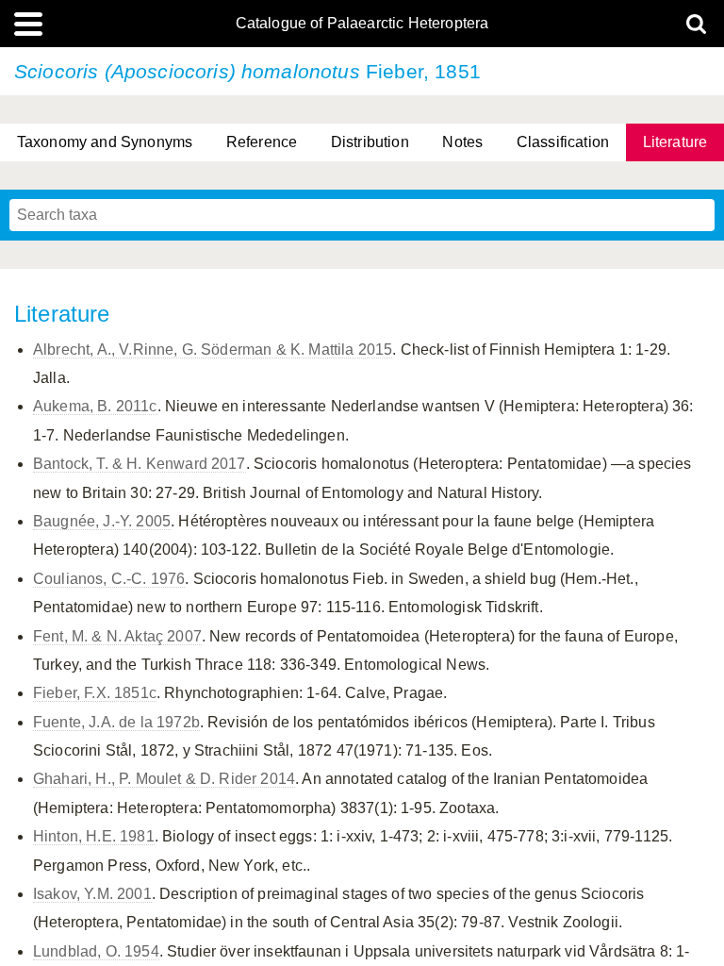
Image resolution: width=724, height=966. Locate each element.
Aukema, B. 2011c (95, 406)
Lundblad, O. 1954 (96, 951)
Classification (563, 142)
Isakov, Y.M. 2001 (92, 894)
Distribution (370, 142)
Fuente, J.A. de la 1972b (116, 722)
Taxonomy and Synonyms (104, 142)
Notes (462, 142)
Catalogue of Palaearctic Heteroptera (362, 23)
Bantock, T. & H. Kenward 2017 (139, 464)
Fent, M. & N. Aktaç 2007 (117, 636)
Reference (261, 142)
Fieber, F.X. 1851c (94, 693)
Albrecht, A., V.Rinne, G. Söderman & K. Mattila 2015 (212, 349)
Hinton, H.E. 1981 (94, 836)
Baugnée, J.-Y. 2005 (102, 521)
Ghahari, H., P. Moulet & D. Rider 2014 (164, 779)
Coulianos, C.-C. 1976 (109, 579)
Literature (675, 142)
